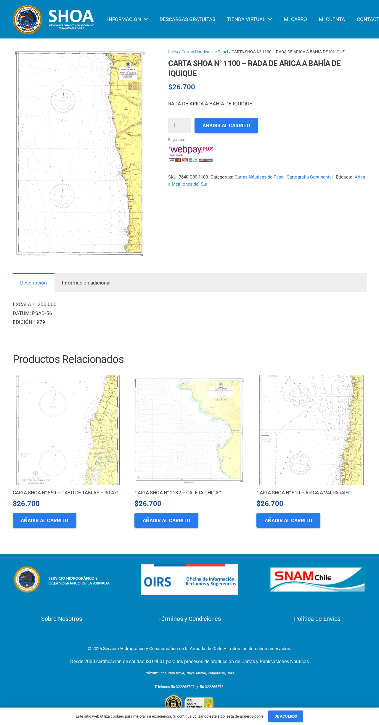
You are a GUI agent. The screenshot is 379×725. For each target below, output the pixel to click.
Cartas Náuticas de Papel (205, 51)
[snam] (317, 580)
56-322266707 (183, 687)
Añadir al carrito (226, 125)
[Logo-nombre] (61, 579)
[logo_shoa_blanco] (54, 19)
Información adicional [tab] (86, 283)
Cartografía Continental (310, 177)
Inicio (173, 51)
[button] (137, 59)
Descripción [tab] (33, 283)
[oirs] (189, 579)
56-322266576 (212, 687)
